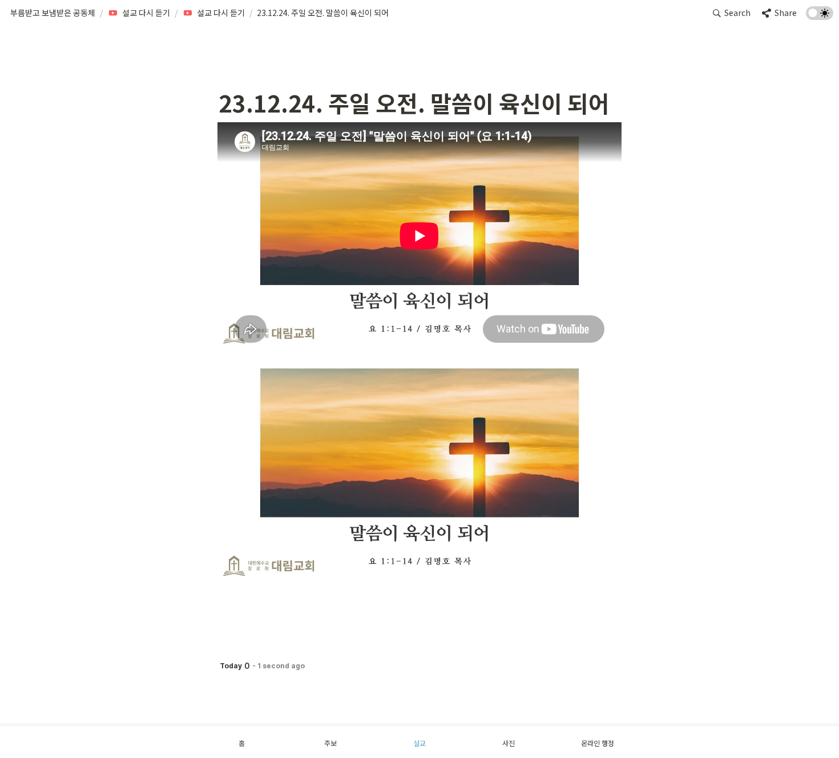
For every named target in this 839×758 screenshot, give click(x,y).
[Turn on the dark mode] (819, 16)
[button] (53, 13)
